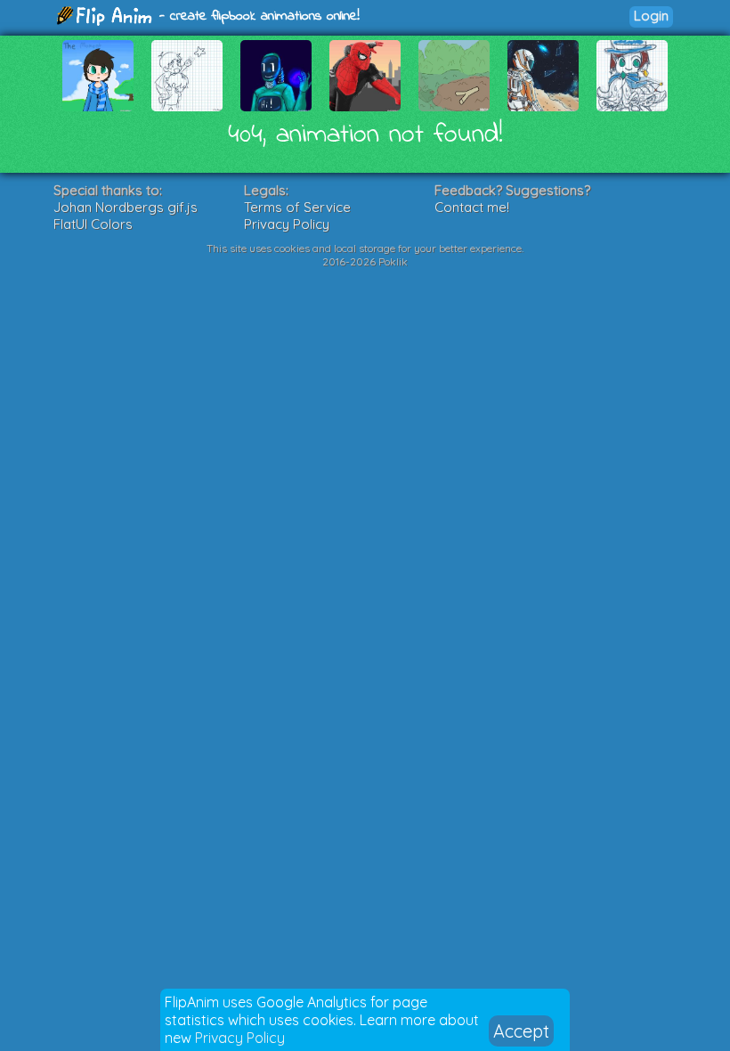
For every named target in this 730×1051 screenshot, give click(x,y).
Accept (521, 1031)
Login (651, 15)
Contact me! (471, 207)
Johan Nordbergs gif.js (125, 207)
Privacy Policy (240, 1038)
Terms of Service (297, 207)
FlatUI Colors (93, 224)
